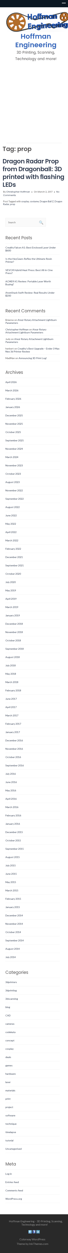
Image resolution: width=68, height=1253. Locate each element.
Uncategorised (13, 1148)
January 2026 (12, 407)
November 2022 (14, 490)
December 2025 (14, 415)
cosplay (25, 201)
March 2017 (11, 715)
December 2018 (14, 623)
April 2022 (11, 532)
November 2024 (14, 448)
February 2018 (13, 690)
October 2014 (13, 932)
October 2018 (13, 640)
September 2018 (14, 648)
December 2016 (14, 740)
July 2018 (10, 665)
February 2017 (13, 723)
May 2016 (10, 790)
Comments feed (14, 1190)
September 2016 (14, 765)
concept (9, 1040)
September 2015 (14, 848)
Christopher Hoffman (18, 191)
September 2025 (14, 440)
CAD (8, 1015)
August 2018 (12, 657)
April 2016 (11, 798)
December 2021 (14, 557)
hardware (10, 1073)
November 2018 (14, 632)
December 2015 (14, 832)
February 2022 (13, 548)
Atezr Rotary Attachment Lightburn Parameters (25, 331)
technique (11, 1123)
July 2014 (10, 957)
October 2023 (13, 473)
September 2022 (14, 498)
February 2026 (13, 398)
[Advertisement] (34, 101)
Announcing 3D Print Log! (33, 358)
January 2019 (12, 615)
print (8, 1098)
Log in (8, 1173)
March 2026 (11, 390)
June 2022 (11, 515)
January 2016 (12, 823)
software (10, 1115)
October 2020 (13, 573)
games (9, 1065)
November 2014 (14, 923)
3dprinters (11, 982)
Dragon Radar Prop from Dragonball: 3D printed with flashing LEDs (33, 173)
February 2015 (13, 898)
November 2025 (14, 423)
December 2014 (14, 915)
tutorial (9, 1140)
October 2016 (13, 757)
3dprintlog (11, 990)
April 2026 (11, 382)
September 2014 (14, 940)
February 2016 (13, 815)
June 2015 (11, 873)
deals (8, 1057)
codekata (10, 1032)
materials (10, 1090)
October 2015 (13, 840)
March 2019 (11, 607)
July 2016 (10, 773)
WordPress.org (13, 1198)
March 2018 (11, 682)
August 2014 (12, 948)
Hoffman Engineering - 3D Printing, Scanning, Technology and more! (36, 1222)
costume (34, 201)
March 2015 (11, 890)
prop (12, 204)
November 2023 (14, 465)
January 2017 (12, 732)
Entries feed (12, 1182)
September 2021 (14, 565)
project (9, 1107)
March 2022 (11, 540)
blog (7, 1007)
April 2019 (11, 598)
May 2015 (10, 882)
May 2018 (10, 673)
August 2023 (12, 482)
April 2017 (11, 707)
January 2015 (12, 907)
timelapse (10, 1132)
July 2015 (10, 865)
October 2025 (13, 432)
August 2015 (12, 857)
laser (8, 1082)
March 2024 (11, 457)
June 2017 (11, 698)
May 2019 (10, 590)
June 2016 (11, 782)
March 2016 (11, 807)
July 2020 (10, 582)
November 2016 (14, 748)
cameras (9, 1023)
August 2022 (12, 507)
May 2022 (10, 523)
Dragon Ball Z (47, 201)
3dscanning (11, 998)
